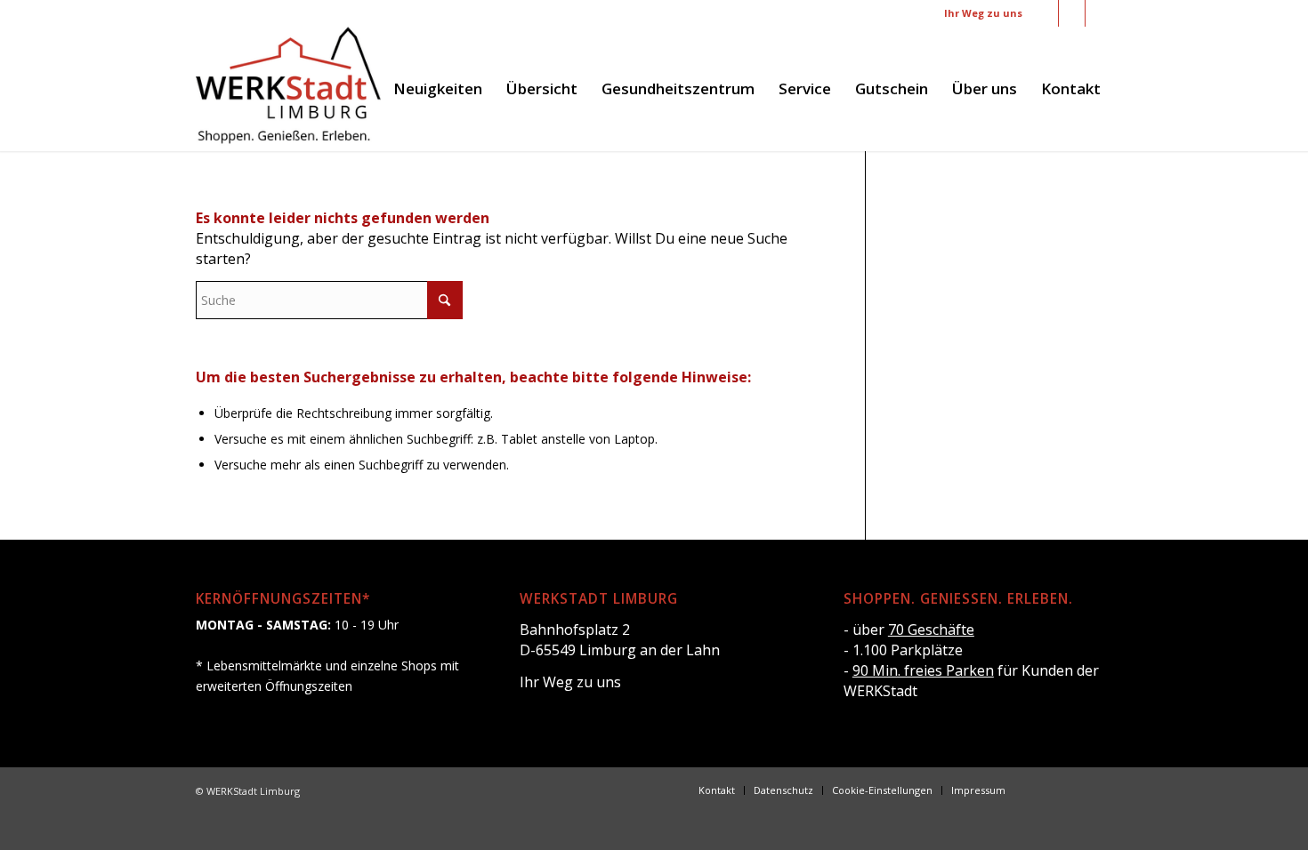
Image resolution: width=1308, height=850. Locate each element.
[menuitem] (438, 89)
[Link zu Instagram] (1072, 13)
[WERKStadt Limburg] (288, 89)
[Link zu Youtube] (1099, 13)
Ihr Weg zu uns (983, 13)
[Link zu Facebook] (1045, 13)
